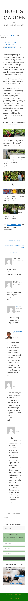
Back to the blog (14, 241)
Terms (10, 598)
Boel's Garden (14, 14)
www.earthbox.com (14, 225)
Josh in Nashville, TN (17, 332)
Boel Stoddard (18, 594)
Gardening (13, 47)
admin (16, 306)
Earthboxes (7, 47)
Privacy (17, 598)
